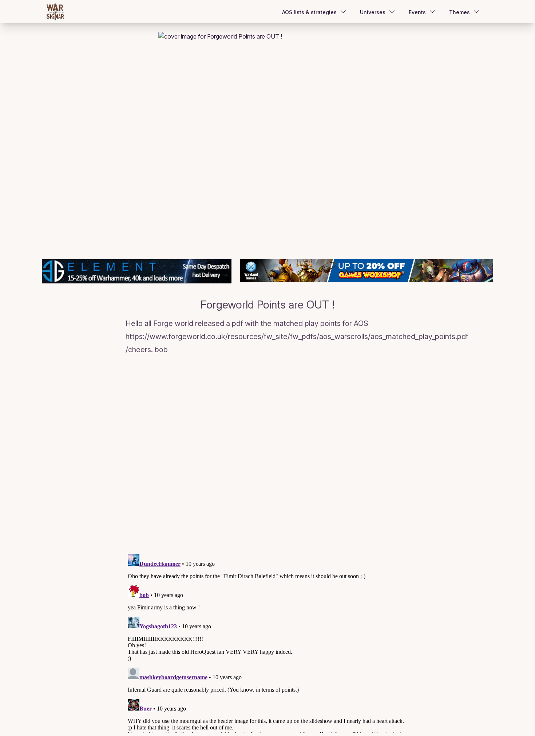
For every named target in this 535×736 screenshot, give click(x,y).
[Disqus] (267, 456)
